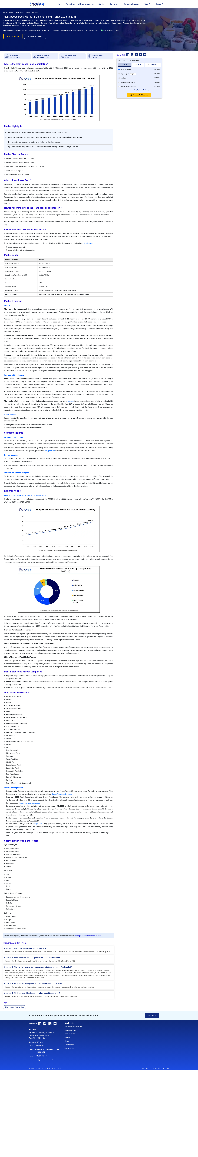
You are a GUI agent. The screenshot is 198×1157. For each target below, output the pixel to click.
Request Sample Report (98, 601)
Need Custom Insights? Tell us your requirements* (89, 584)
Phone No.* (77, 577)
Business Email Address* (81, 569)
